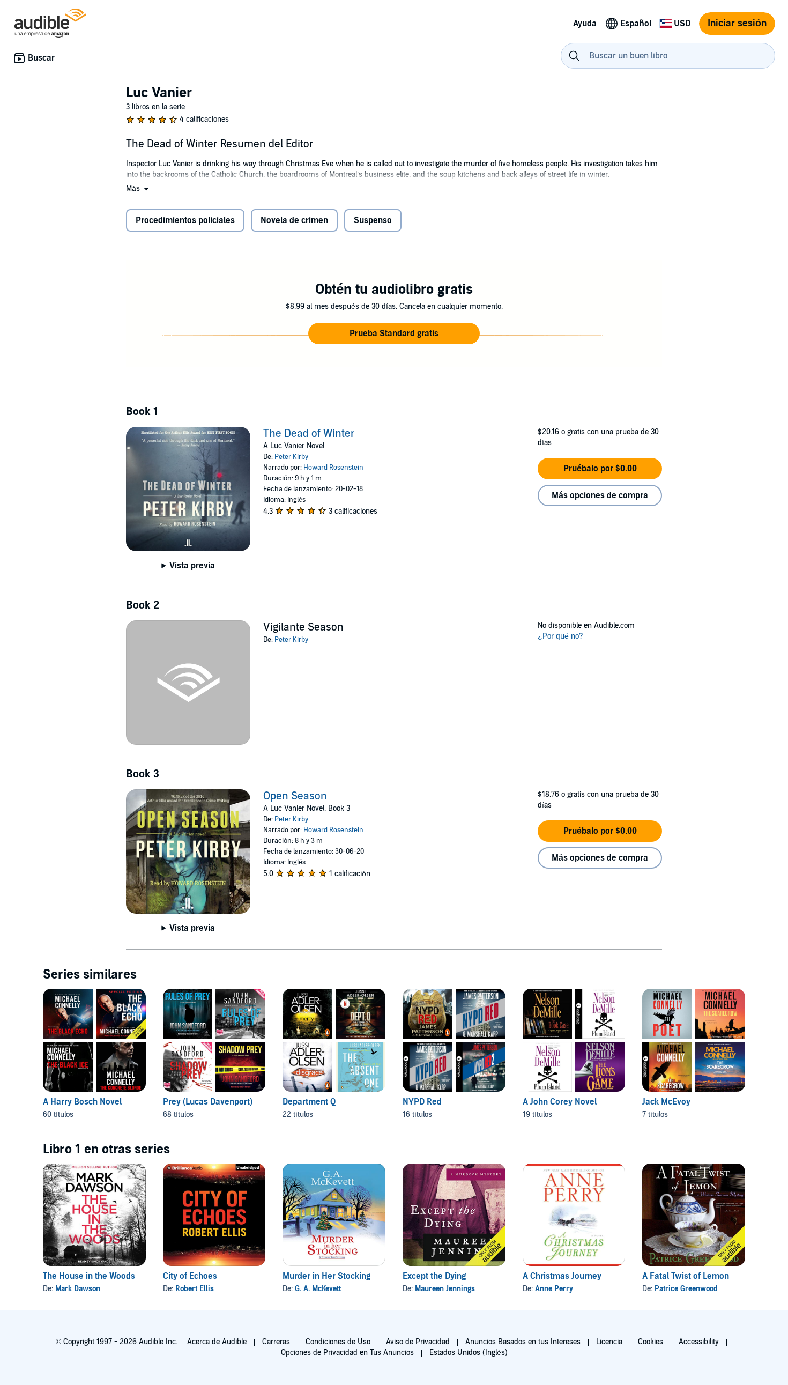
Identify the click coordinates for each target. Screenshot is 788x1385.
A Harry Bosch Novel (82, 1102)
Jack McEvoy (666, 1102)
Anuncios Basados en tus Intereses (523, 1341)
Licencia (609, 1341)
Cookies (650, 1341)
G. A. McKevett (318, 1288)
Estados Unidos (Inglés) (468, 1352)
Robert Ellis (194, 1288)
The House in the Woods (89, 1276)
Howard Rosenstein (333, 467)
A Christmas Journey (562, 1276)
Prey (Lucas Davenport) (207, 1102)
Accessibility (699, 1341)
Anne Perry (554, 1288)
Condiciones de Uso (338, 1341)
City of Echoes (190, 1276)
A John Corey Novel (560, 1102)
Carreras (276, 1341)
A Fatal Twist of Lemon (685, 1276)
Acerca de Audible (217, 1341)
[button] (138, 188)
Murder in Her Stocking (326, 1276)
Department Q (309, 1102)
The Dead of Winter (309, 433)
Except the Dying (434, 1276)
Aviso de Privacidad (418, 1341)
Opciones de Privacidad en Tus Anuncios (347, 1352)
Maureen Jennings (445, 1288)
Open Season (295, 796)
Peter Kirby (291, 457)
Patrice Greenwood (686, 1288)
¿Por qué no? (560, 636)
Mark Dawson (77, 1288)
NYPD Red (422, 1102)
